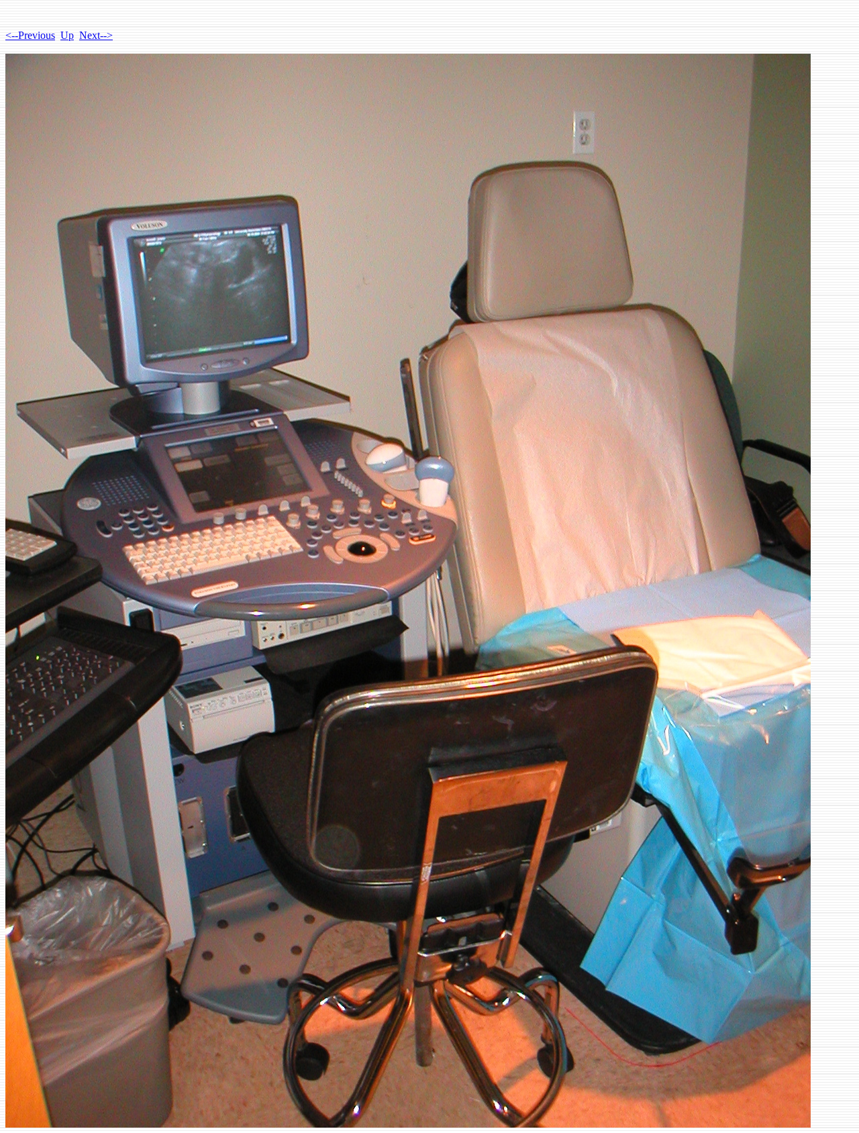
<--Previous (30, 35)
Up (67, 35)
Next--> (96, 35)
